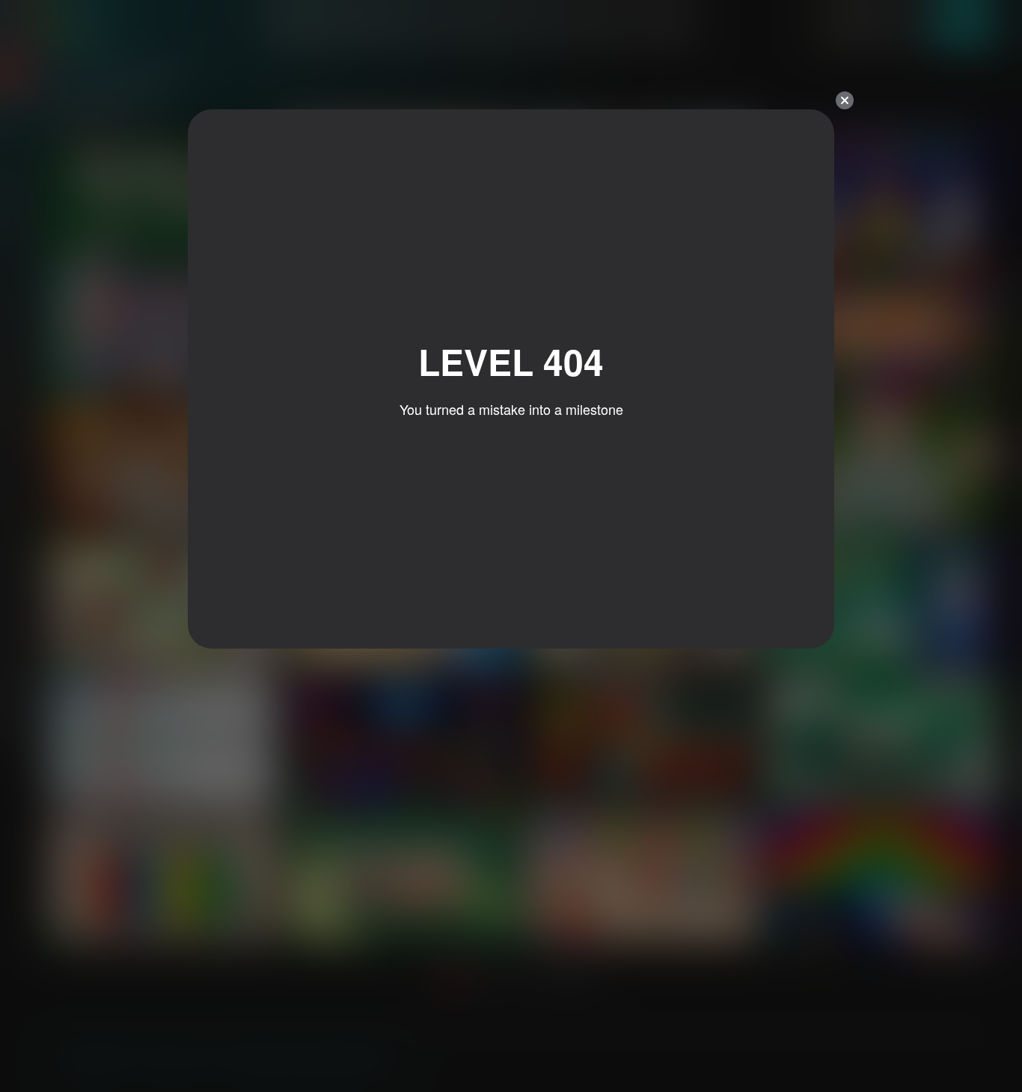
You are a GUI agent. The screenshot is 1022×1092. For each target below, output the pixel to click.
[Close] (845, 100)
